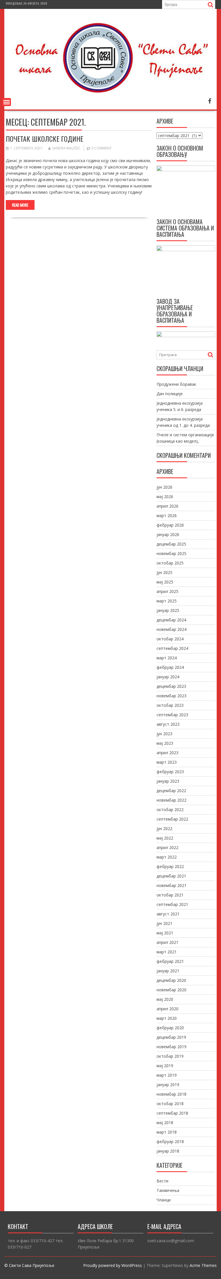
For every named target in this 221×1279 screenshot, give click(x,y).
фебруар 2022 (170, 866)
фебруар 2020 (170, 1027)
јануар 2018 (168, 1151)
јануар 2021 (168, 970)
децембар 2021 (171, 876)
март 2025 (167, 601)
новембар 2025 (171, 553)
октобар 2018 (170, 1103)
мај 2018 (165, 1122)
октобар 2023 (170, 705)
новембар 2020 (171, 989)
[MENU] (6, 102)
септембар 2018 (172, 1113)
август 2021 (168, 914)
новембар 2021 (171, 885)
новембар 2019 (171, 1046)
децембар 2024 (171, 620)
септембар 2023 (172, 714)
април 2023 (167, 752)
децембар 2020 (171, 980)
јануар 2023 (168, 781)
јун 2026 (164, 487)
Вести (162, 1181)
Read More (20, 205)
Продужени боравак (176, 384)
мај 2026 (165, 496)
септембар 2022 (172, 819)
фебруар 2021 (170, 961)
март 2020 (167, 1018)
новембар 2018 (171, 1094)
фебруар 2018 (170, 1141)
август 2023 (168, 724)
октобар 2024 (170, 639)
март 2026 (167, 515)
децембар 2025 (171, 544)
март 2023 (167, 762)
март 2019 (167, 1075)
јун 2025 (164, 572)
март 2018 (167, 1132)
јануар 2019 (168, 1084)
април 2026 (167, 506)
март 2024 (167, 657)
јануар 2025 (168, 610)
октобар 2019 (170, 1056)
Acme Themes (203, 1265)
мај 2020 (165, 999)
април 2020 (167, 1008)
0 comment (102, 148)
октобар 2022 (170, 809)
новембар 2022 (171, 800)
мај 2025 (165, 582)
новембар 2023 (171, 695)
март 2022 (167, 857)
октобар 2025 (170, 563)
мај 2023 (165, 743)
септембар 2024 (172, 648)
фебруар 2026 (170, 525)
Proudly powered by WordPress (112, 1265)
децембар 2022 (171, 790)
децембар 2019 (171, 1037)
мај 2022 (165, 838)
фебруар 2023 (170, 771)
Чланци (164, 1200)
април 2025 (167, 591)
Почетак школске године (44, 138)
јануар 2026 (168, 534)
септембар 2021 (172, 904)
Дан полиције (170, 393)
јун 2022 (164, 828)
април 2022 (167, 847)
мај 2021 (165, 933)
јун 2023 (164, 733)
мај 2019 (165, 1065)
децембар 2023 (171, 686)
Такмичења (168, 1190)
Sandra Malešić (66, 148)
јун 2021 (164, 923)
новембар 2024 (171, 629)
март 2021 (167, 952)
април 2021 (167, 942)
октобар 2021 (170, 895)
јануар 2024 (168, 676)
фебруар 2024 (170, 667)
